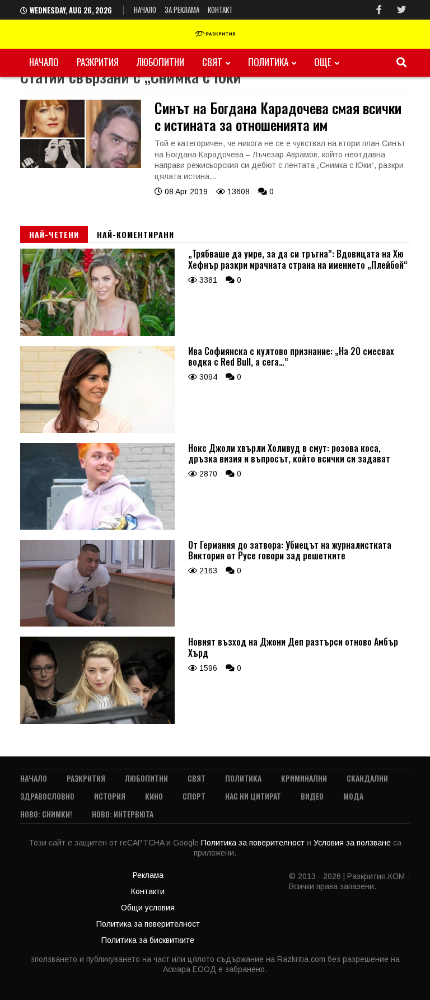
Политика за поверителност (254, 842)
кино (154, 796)
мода (353, 796)
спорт (194, 796)
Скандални (367, 778)
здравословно (47, 796)
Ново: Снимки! (46, 814)
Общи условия (148, 908)
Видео (312, 796)
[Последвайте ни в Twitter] (401, 9)
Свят (212, 62)
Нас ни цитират (253, 796)
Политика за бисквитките (147, 940)
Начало (145, 9)
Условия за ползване (353, 842)
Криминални (304, 778)
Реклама (148, 875)
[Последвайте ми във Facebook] (379, 9)
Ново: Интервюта (122, 814)
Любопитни (160, 62)
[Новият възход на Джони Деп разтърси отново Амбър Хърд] (97, 721)
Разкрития (98, 62)
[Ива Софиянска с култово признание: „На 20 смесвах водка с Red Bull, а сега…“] (97, 430)
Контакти (148, 891)
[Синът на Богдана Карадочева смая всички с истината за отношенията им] (80, 165)
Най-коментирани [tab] (135, 234)
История (109, 796)
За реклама (182, 9)
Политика (268, 62)
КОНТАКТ (220, 9)
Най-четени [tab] (54, 234)
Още (322, 62)
